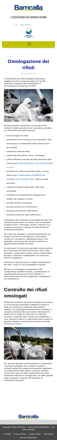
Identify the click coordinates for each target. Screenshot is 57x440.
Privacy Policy (20, 434)
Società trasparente (28, 437)
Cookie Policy (35, 434)
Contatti (7, 434)
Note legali (48, 434)
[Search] (16, 24)
